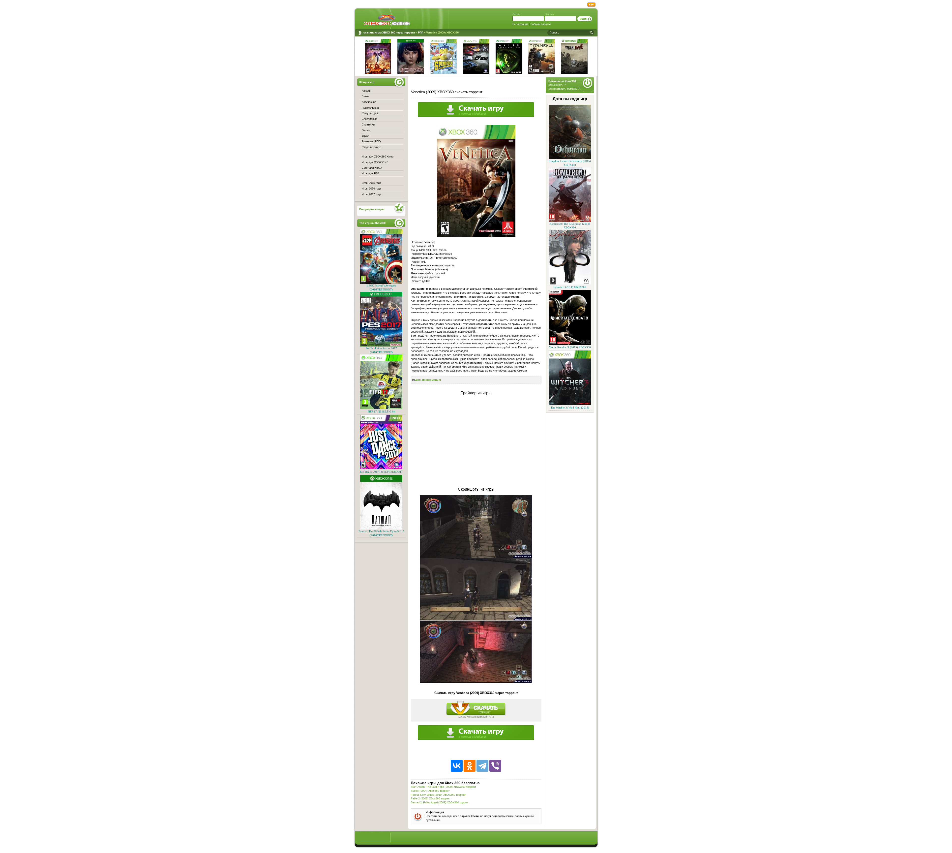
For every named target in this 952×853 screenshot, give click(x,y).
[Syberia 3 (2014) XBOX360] (570, 283)
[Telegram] (482, 766)
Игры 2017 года (371, 194)
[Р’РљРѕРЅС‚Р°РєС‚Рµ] (457, 766)
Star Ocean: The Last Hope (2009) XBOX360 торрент (443, 786)
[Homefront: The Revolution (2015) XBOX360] (570, 221)
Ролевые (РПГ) (371, 141)
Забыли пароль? (541, 24)
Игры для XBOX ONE (375, 162)
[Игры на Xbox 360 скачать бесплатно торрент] (387, 19)
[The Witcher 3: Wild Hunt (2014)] (570, 404)
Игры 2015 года (371, 182)
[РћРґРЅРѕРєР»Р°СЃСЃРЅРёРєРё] (470, 766)
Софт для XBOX (372, 167)
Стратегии (368, 124)
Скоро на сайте (371, 147)
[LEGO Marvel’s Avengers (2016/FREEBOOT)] (381, 283)
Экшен (366, 130)
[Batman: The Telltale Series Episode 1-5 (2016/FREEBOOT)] (381, 528)
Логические (369, 101)
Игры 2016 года (371, 188)
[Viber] (495, 766)
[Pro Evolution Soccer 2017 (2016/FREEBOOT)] (381, 345)
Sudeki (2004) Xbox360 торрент (430, 790)
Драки (365, 135)
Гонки (365, 96)
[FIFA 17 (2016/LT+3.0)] (381, 408)
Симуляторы (370, 113)
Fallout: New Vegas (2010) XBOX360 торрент (438, 794)
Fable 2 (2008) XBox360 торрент (431, 798)
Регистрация (520, 24)
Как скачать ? (556, 84)
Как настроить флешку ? (563, 88)
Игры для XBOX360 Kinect (378, 156)
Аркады (366, 90)
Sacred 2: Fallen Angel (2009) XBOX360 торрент (440, 802)
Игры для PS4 (370, 173)
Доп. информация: (428, 379)
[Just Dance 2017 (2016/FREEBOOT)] (381, 468)
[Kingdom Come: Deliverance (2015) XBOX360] (570, 158)
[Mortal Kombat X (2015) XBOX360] (570, 344)
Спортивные (369, 118)
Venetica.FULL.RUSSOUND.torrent (476, 708)
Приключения (370, 107)
